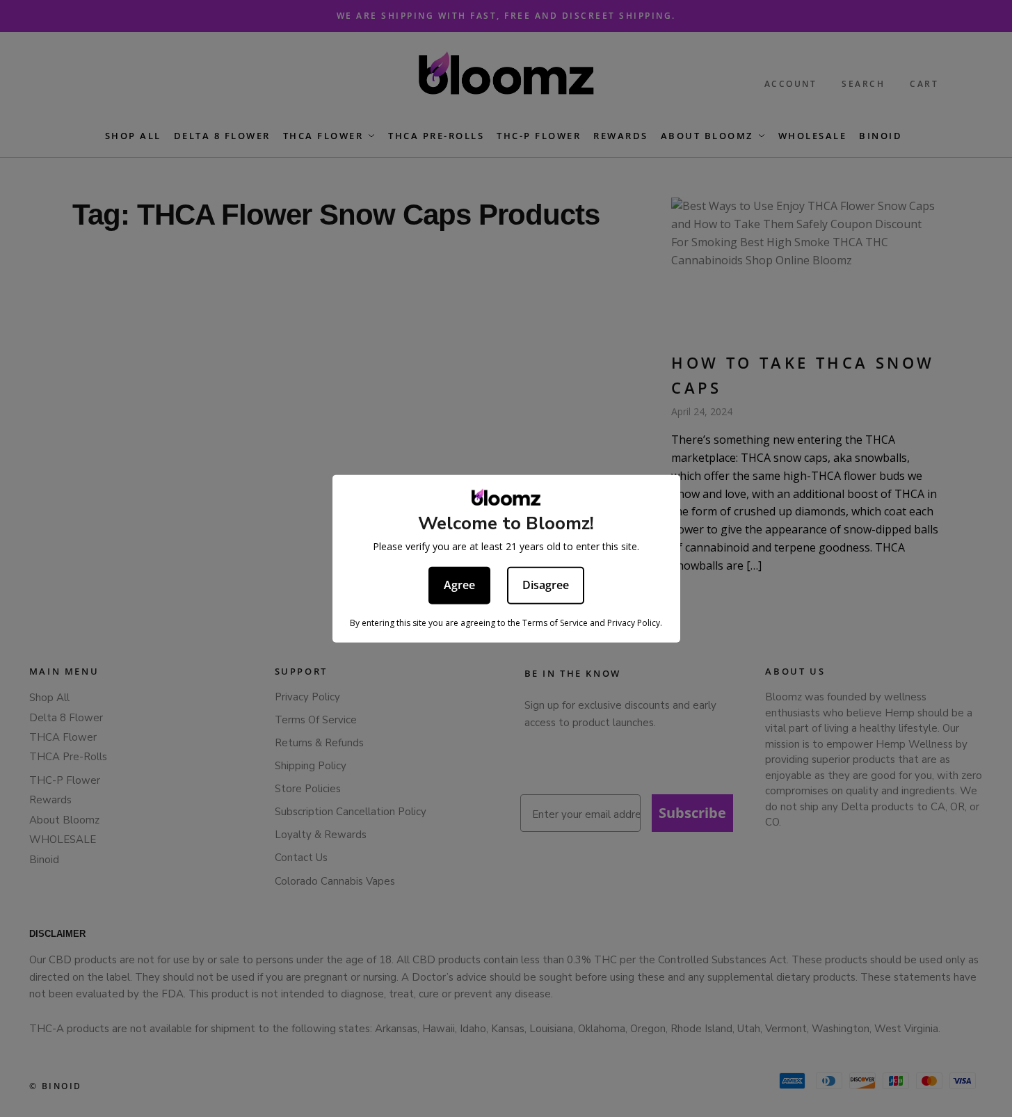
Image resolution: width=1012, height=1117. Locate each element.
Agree (459, 585)
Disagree (545, 585)
